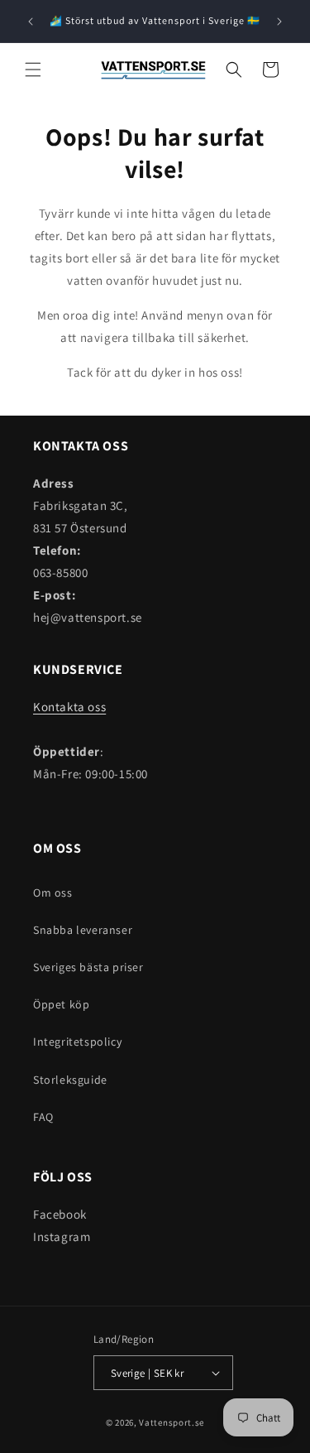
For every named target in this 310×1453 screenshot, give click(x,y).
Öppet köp (61, 1004)
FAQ (43, 1116)
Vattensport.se (171, 1422)
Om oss (53, 892)
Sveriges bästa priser (88, 967)
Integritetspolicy (77, 1041)
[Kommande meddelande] (279, 21)
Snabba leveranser (82, 929)
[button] (33, 69)
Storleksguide (70, 1079)
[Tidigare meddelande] (30, 21)
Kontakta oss (69, 706)
